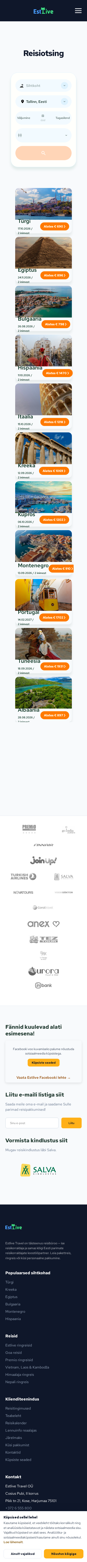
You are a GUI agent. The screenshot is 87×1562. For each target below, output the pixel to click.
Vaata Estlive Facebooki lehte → (44, 1077)
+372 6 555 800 (18, 1508)
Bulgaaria (12, 1304)
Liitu (71, 1123)
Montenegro (15, 1311)
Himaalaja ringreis (19, 1374)
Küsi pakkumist (17, 1445)
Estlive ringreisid (18, 1345)
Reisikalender (16, 1423)
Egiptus (11, 1296)
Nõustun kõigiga (63, 1554)
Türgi (9, 1282)
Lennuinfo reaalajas (21, 1430)
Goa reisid (13, 1352)
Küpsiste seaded (44, 1063)
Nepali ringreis (17, 1382)
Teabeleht (13, 1415)
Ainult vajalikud (23, 1554)
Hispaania (13, 1318)
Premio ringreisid (19, 1360)
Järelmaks (13, 1437)
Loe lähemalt (13, 1542)
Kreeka (11, 1289)
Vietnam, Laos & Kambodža (27, 1367)
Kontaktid (13, 1452)
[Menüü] (78, 10)
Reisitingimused (18, 1408)
